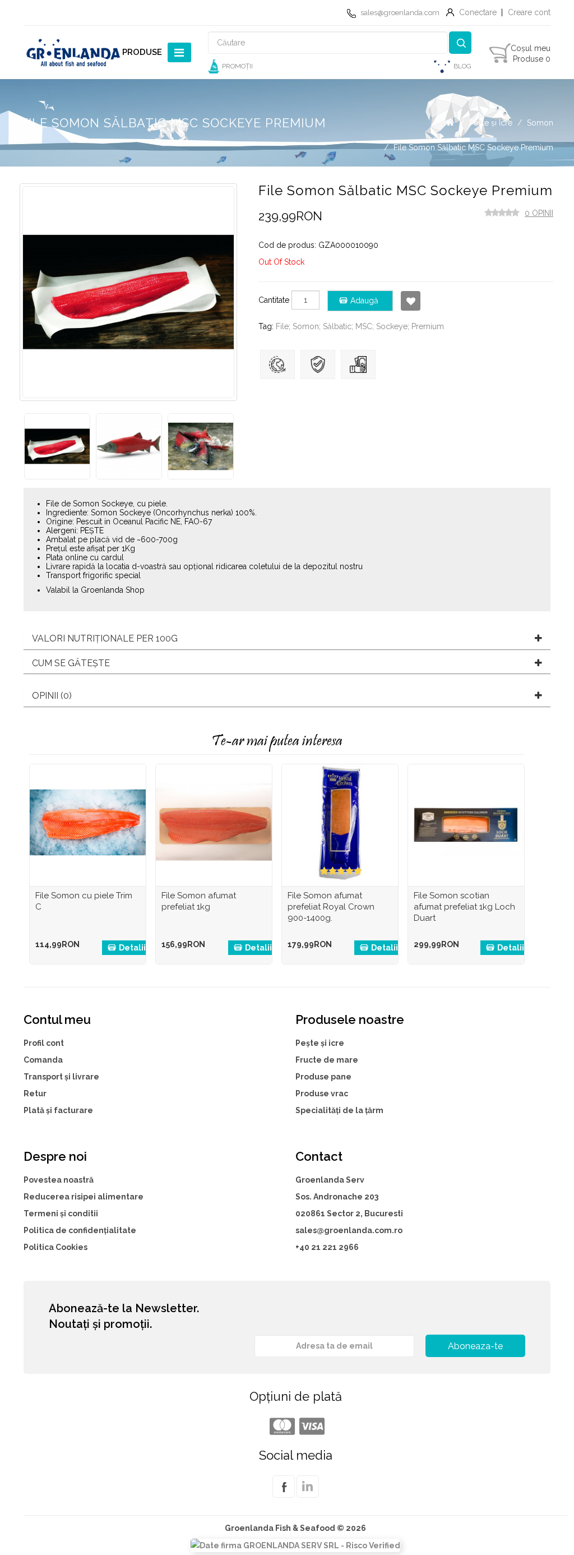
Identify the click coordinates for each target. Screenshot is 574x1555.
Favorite (410, 301)
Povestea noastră (59, 1179)
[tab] (287, 638)
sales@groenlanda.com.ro (348, 1230)
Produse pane (323, 1076)
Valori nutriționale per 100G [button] (105, 639)
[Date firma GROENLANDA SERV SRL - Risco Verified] (295, 1544)
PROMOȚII (237, 66)
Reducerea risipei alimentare (84, 1196)
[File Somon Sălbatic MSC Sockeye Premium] (57, 446)
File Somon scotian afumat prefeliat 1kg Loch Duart (464, 906)
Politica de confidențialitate (80, 1230)
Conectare (478, 12)
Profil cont (44, 1043)
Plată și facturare (58, 1110)
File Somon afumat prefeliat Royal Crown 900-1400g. (331, 906)
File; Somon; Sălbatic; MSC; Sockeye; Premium (360, 326)
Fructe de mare (326, 1059)
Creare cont (529, 12)
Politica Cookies (55, 1247)
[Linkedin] (308, 1493)
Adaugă (364, 300)
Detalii (132, 947)
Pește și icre (319, 1043)
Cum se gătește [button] (71, 663)
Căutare (460, 42)
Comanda (43, 1059)
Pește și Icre (490, 122)
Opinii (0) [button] (52, 696)
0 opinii (539, 213)
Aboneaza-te (475, 1346)
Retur (35, 1093)
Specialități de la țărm (339, 1110)
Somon (540, 122)
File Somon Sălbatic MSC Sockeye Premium (473, 147)
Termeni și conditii (61, 1213)
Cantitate (273, 300)
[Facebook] (283, 1493)
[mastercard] (281, 1426)
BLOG (462, 66)
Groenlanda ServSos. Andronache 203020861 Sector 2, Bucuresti (349, 1196)
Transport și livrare (61, 1076)
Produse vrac (321, 1093)
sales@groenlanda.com (399, 12)
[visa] (310, 1426)
